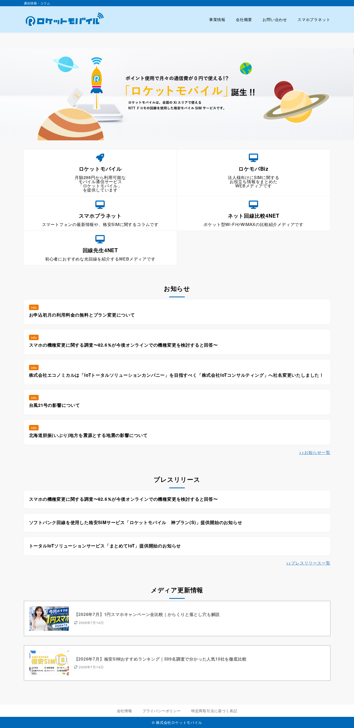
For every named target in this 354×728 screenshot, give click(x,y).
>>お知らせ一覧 (314, 452)
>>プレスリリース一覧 (308, 563)
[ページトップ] (342, 716)
